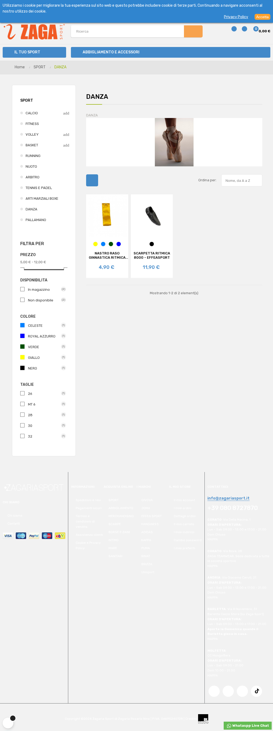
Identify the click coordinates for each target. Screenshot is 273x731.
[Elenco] (105, 180)
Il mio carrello (184, 524)
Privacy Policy (236, 17)
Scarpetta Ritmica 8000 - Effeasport (152, 255)
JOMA (145, 508)
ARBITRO (32, 177)
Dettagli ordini (185, 516)
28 (45, 415)
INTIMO (114, 540)
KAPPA (146, 540)
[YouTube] (228, 691)
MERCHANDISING (121, 516)
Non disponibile (45, 300)
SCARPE (115, 524)
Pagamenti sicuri (89, 508)
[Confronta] (231, 31)
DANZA (31, 209)
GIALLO (45, 358)
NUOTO (31, 166)
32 (45, 436)
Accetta (262, 17)
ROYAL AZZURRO (45, 336)
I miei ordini (182, 508)
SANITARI (115, 556)
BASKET (32, 145)
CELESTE (45, 326)
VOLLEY (32, 134)
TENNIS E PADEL (39, 188)
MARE (113, 548)
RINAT (145, 556)
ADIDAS (147, 532)
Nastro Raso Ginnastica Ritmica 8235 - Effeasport (107, 255)
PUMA (145, 548)
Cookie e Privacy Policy (88, 545)
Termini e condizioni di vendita (85, 521)
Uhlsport (147, 572)
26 (45, 394)
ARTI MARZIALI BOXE (42, 198)
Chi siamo (14, 515)
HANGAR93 (150, 524)
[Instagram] (242, 691)
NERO (45, 368)
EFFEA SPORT (151, 516)
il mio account (184, 500)
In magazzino (45, 290)
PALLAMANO (36, 220)
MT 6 (45, 404)
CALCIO (32, 113)
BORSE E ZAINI (119, 532)
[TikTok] (256, 691)
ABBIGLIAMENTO (121, 508)
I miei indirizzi (184, 532)
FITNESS (32, 124)
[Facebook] (214, 691)
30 (45, 426)
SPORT (26, 100)
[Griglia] (92, 180)
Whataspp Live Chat (250, 726)
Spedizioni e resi (88, 500)
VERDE (45, 347)
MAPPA (212, 539)
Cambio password (188, 540)
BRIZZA (146, 564)
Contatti (13, 523)
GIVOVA (147, 500)
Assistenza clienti (89, 535)
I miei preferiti (184, 548)
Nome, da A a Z (242, 180)
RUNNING (33, 156)
